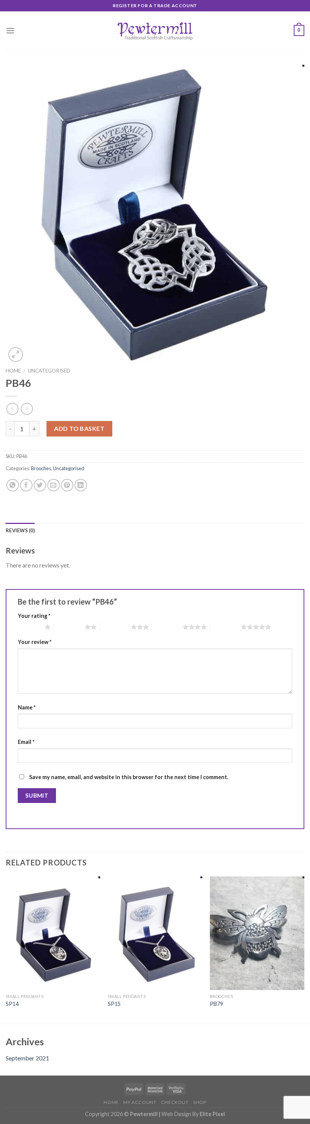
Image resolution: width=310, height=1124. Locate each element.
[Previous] (6, 949)
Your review (34, 642)
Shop (199, 1102)
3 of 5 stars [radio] (115, 627)
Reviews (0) (20, 530)
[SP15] (155, 933)
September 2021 (27, 1058)
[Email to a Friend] (53, 485)
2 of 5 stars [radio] (69, 627)
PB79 (216, 1004)
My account (139, 1102)
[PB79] (257, 933)
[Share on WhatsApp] (12, 485)
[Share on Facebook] (26, 485)
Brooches (41, 468)
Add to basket (79, 428)
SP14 (12, 1004)
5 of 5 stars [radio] (225, 627)
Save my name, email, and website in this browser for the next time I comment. (128, 777)
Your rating (34, 616)
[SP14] (53, 933)
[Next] (304, 949)
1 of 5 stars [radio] (29, 627)
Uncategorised (49, 371)
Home (13, 371)
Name (27, 707)
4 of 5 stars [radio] (167, 627)
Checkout (175, 1102)
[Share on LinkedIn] (80, 485)
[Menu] (10, 30)
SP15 (114, 1004)
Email (26, 742)
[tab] (20, 530)
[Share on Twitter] (40, 485)
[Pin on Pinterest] (67, 485)
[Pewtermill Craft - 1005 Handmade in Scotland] (155, 30)
